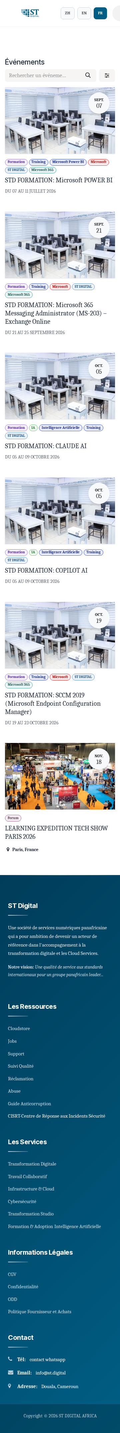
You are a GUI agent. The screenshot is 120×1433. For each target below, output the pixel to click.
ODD (12, 1299)
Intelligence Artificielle (77, 1226)
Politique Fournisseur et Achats (39, 1312)
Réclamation (20, 1079)
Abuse (14, 1091)
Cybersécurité (22, 1201)
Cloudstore (19, 1028)
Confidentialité (23, 1287)
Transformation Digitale (32, 1164)
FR (100, 13)
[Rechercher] (88, 75)
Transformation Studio (31, 1214)
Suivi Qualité (21, 1066)
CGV (12, 1274)
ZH (67, 13)
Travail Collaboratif (27, 1176)
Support (16, 1054)
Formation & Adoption (30, 1226)
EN (84, 13)
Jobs (12, 1041)
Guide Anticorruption (29, 1104)
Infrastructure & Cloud (31, 1189)
